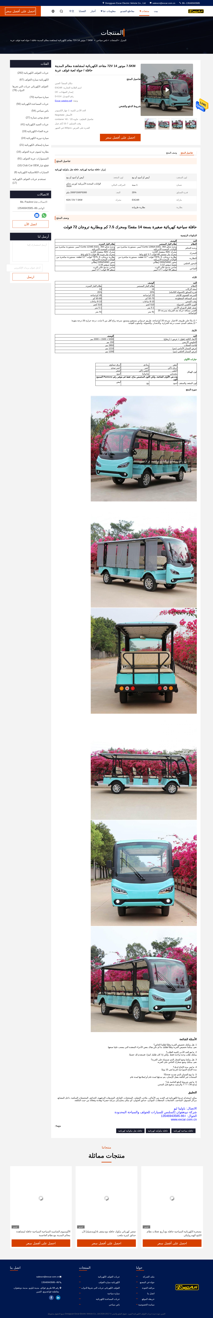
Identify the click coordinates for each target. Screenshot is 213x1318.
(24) (35, 138)
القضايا (82, 11)
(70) (39, 97)
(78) (30, 88)
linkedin (58, 1297)
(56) (32, 104)
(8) (31, 172)
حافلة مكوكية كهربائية (158, 1131)
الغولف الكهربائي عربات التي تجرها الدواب (100, 1288)
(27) (37, 117)
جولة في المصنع (147, 1282)
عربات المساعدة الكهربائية (108, 1299)
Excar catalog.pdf (63, 100)
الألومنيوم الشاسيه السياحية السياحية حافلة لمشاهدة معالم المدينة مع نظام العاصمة (109, 1233)
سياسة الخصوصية (146, 1304)
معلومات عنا (109, 11)
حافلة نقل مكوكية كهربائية (130, 1131)
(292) (33, 72)
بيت (156, 11)
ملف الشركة (149, 1276)
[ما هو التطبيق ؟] (44, 215)
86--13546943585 (191, 3)
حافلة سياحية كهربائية (183, 1131)
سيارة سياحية (113, 1293)
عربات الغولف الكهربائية (109, 1276)
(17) (29, 181)
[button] (194, 124)
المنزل (123, 40)
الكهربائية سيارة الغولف (109, 1282)
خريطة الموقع (148, 1299)
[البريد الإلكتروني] (37, 215)
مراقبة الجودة (148, 1288)
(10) (33, 165)
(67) (34, 79)
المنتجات (114, 40)
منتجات (145, 11)
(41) (35, 124)
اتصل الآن (30, 224)
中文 (71, 11)
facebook (51, 1297)
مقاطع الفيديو (127, 11)
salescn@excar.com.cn (163, 3)
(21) (34, 145)
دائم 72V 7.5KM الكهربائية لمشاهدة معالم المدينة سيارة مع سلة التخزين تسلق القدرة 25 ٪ (41, 1233)
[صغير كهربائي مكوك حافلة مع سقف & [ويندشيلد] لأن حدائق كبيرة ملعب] (172, 1198)
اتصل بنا (151, 1293)
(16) (33, 151)
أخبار (93, 11)
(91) (33, 158)
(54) (40, 110)
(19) (35, 131)
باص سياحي (101, 40)
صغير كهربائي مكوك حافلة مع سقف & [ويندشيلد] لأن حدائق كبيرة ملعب (174, 1233)
